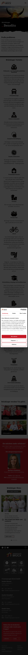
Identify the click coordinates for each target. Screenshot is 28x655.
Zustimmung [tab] (5, 313)
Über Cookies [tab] (23, 313)
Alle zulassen (14, 336)
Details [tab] (14, 313)
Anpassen (13, 340)
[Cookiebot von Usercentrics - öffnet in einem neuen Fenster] (20, 310)
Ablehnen (14, 344)
